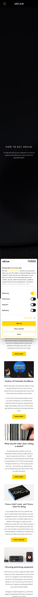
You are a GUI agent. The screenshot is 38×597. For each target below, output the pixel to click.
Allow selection (19, 329)
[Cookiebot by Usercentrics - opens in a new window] (28, 261)
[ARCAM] (19, 4)
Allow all (19, 323)
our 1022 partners (13, 271)
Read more (19, 354)
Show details (28, 318)
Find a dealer (19, 540)
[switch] (33, 298)
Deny (19, 334)
